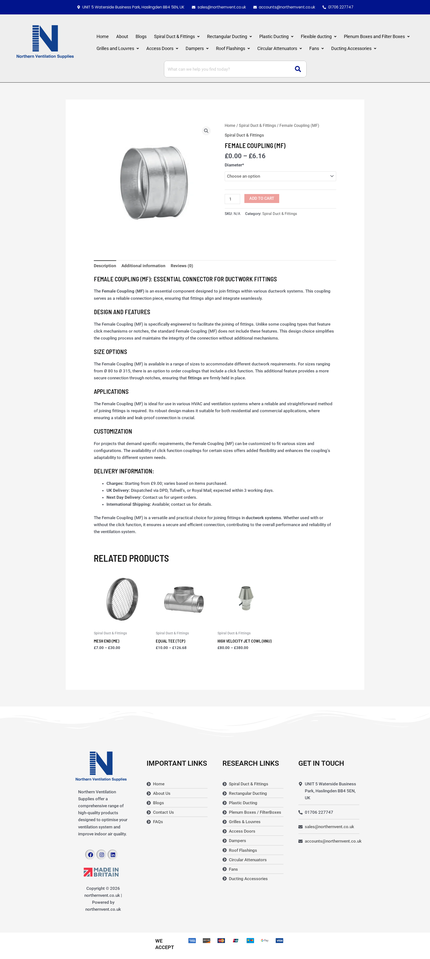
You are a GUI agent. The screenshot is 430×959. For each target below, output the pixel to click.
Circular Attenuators (277, 48)
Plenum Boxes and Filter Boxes (374, 36)
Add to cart (261, 198)
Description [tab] (105, 265)
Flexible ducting (316, 36)
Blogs (141, 36)
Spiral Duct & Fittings (174, 36)
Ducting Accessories (351, 48)
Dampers (195, 48)
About (122, 36)
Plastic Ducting (274, 36)
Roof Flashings (230, 48)
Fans (314, 48)
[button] (176, 37)
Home (103, 36)
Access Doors (159, 48)
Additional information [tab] (143, 265)
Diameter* (234, 164)
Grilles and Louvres (115, 48)
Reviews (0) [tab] (182, 265)
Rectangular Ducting (227, 36)
